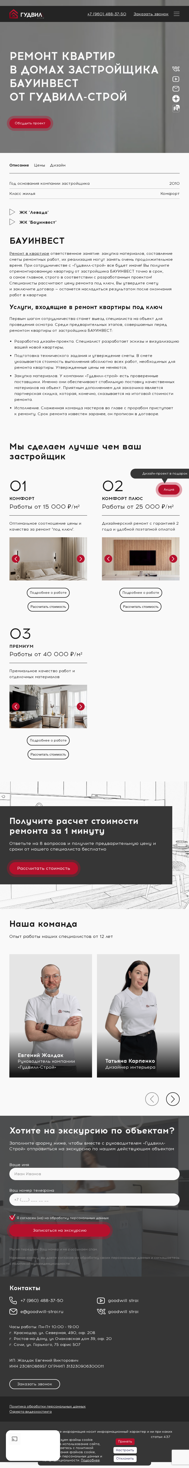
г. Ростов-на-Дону (28, 1338)
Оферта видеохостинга (30, 1412)
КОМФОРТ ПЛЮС (122, 498)
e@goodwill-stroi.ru (41, 1311)
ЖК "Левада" (34, 212)
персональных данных (89, 1218)
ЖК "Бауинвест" (38, 222)
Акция (169, 489)
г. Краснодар (22, 1332)
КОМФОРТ (21, 498)
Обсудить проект (30, 123)
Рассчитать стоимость (48, 607)
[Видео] (33, 1445)
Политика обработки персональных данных (47, 1406)
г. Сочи (16, 1344)
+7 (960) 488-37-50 (106, 14)
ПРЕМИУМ (21, 646)
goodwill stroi (123, 1300)
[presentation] (152, 1099)
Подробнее (90, 1460)
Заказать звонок (151, 14)
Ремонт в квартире (29, 253)
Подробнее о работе (48, 593)
